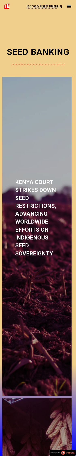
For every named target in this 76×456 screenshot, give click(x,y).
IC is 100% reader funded (42, 6)
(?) (60, 6)
